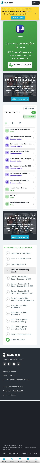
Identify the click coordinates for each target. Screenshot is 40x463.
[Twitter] (4, 364)
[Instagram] (14, 364)
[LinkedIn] (18, 364)
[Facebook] (9, 364)
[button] (20, 253)
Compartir (31, 108)
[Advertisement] (20, 421)
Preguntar (31, 116)
